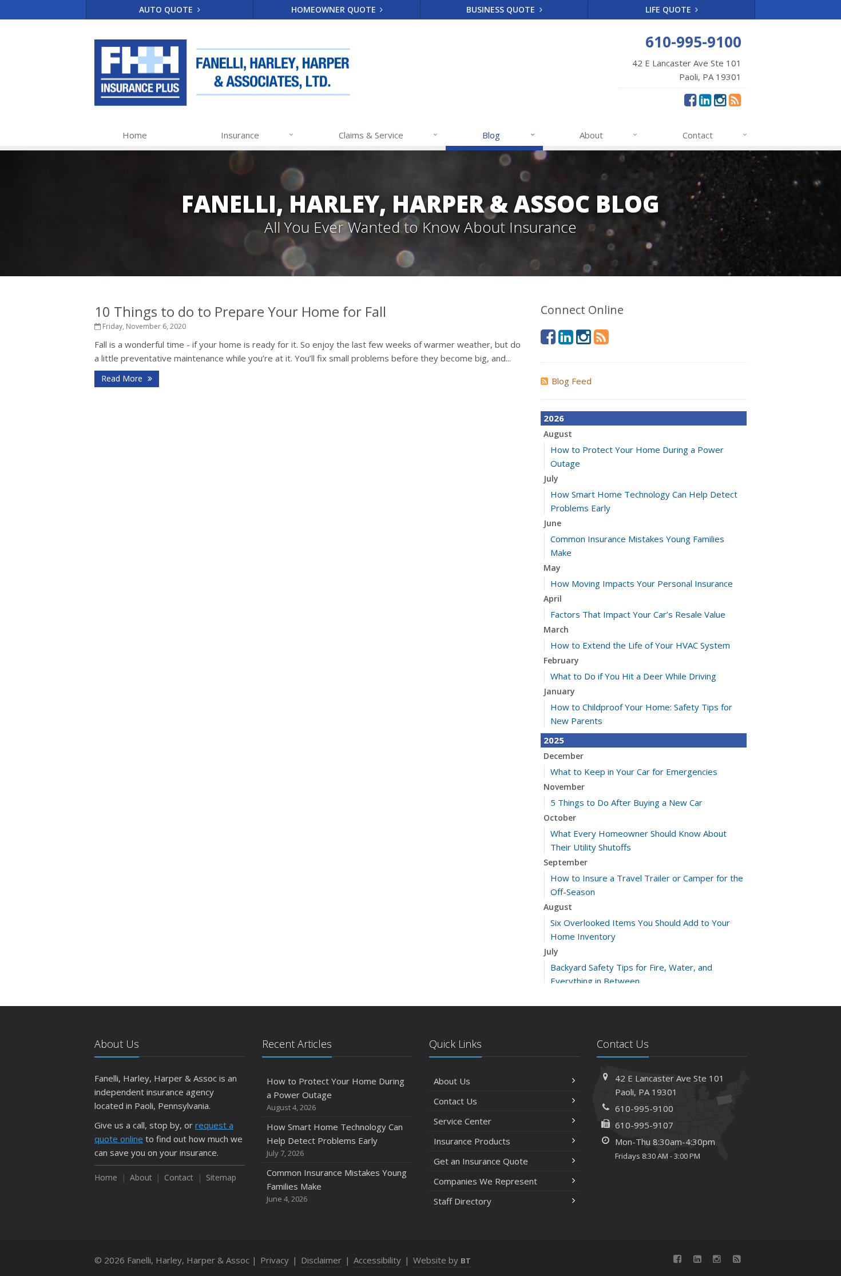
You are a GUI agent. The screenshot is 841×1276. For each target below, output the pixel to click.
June (552, 523)
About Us (452, 1081)
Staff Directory (462, 1201)
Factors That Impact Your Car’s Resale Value (637, 614)
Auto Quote (167, 9)
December (564, 755)
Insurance (257, 135)
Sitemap (221, 1177)
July (551, 478)
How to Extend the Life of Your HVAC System (640, 645)
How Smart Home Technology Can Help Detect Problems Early (335, 1139)
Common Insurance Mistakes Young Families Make (337, 1185)
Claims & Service (388, 135)
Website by (442, 1260)
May (552, 567)
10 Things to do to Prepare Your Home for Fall (240, 311)
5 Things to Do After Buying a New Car (626, 802)
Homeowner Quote (334, 9)
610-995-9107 (644, 1125)
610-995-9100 (644, 1108)
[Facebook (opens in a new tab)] (690, 99)
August (558, 433)
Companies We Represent (485, 1181)
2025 (554, 740)
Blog (508, 135)
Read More (123, 378)
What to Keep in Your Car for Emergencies (633, 771)
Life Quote (669, 9)
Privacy (274, 1260)
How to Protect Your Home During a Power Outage (335, 1093)
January (559, 691)
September (566, 862)
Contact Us (455, 1101)
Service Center (462, 1121)
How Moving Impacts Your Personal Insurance (641, 583)
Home (134, 135)
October (560, 817)
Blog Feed (572, 381)
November (564, 786)
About (608, 135)
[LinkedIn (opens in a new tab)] (705, 99)
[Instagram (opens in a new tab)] (720, 99)
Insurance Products (472, 1141)
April (553, 598)
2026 (554, 418)
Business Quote (501, 9)
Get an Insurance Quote (481, 1161)
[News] (735, 99)
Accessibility (377, 1260)
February (561, 660)
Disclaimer (321, 1260)
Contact (715, 135)
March (556, 629)
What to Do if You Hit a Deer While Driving (633, 676)
